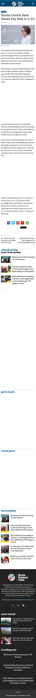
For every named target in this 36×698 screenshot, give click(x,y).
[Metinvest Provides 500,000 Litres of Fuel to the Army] (5, 559)
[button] (33, 3)
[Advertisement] (18, 104)
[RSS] (18, 605)
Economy (9, 8)
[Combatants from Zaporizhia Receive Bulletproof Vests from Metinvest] (5, 549)
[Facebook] (13, 605)
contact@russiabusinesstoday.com (22, 600)
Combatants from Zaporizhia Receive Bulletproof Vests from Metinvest (22, 548)
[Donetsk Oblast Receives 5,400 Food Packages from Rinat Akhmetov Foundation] (6, 269)
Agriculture (4, 271)
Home (2, 8)
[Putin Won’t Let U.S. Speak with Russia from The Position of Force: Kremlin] (6, 640)
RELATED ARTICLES (9, 250)
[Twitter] (23, 605)
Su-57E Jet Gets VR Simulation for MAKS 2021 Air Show (8, 240)
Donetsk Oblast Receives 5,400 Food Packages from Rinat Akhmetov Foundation (23, 269)
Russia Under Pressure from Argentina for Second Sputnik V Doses (26, 240)
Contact (18, 692)
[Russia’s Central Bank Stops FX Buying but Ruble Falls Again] (6, 630)
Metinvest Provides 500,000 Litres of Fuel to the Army (22, 557)
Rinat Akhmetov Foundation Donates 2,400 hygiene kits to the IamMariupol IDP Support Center (23, 280)
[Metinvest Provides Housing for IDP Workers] (6, 259)
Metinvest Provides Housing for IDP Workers (23, 258)
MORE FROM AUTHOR (11, 252)
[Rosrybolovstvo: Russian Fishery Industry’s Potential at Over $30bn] (6, 621)
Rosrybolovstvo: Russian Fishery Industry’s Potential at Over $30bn (23, 621)
